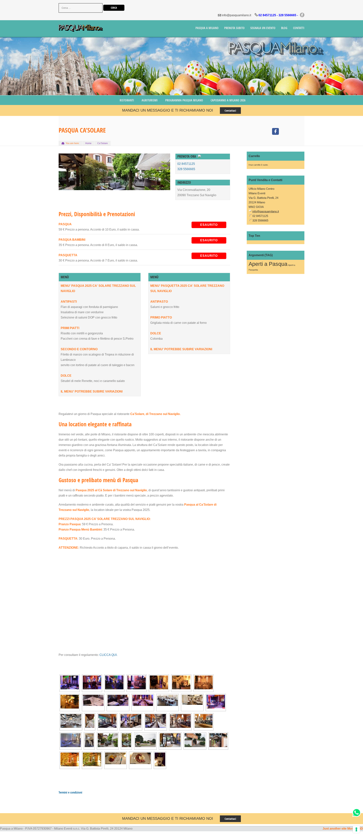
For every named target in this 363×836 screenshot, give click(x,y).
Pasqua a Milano (207, 28)
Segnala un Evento (262, 28)
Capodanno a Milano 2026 (228, 100)
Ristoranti (127, 100)
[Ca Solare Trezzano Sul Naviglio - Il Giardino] (108, 740)
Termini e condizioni (70, 792)
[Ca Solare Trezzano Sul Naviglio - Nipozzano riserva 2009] (160, 759)
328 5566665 (186, 169)
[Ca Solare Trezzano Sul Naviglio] (69, 682)
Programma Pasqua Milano (184, 100)
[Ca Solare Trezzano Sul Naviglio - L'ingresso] (145, 740)
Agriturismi (150, 100)
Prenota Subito (234, 28)
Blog (284, 28)
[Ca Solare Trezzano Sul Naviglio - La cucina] (115, 758)
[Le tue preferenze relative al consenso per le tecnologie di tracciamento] (356, 829)
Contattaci (230, 111)
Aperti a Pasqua (268, 264)
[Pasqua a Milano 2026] (81, 29)
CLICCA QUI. (108, 654)
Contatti (298, 28)
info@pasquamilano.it (236, 15)
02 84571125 (186, 163)
